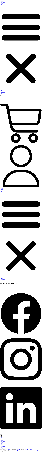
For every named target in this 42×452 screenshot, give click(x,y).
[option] (21, 451)
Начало (2, 0)
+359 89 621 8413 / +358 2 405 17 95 (28, 449)
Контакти (2, 4)
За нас (2, 3)
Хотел (1, 91)
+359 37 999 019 (18, 449)
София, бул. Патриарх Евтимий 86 (34, 450)
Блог (1, 191)
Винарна (2, 1)
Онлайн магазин (3, 2)
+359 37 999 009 (8, 449)
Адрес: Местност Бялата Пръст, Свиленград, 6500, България (17, 450)
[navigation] (21, 451)
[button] (21, 47)
